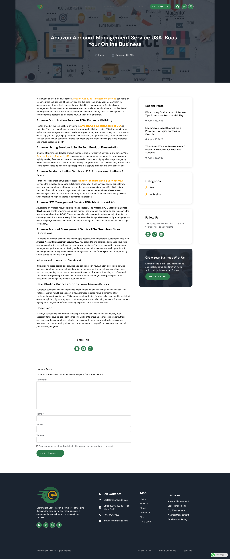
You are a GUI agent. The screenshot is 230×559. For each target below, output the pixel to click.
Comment (41, 379)
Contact (139, 6)
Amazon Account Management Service (94, 98)
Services (89, 6)
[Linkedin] (83, 348)
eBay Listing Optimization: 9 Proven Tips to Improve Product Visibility (165, 114)
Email (39, 424)
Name (40, 413)
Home (75, 6)
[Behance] (184, 6)
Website (40, 435)
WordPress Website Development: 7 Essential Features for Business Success (165, 149)
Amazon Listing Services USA (52, 156)
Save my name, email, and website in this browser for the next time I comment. (76, 446)
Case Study (108, 6)
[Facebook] (177, 6)
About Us (124, 6)
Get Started (157, 276)
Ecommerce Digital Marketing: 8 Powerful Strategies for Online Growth (163, 131)
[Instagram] (191, 6)
